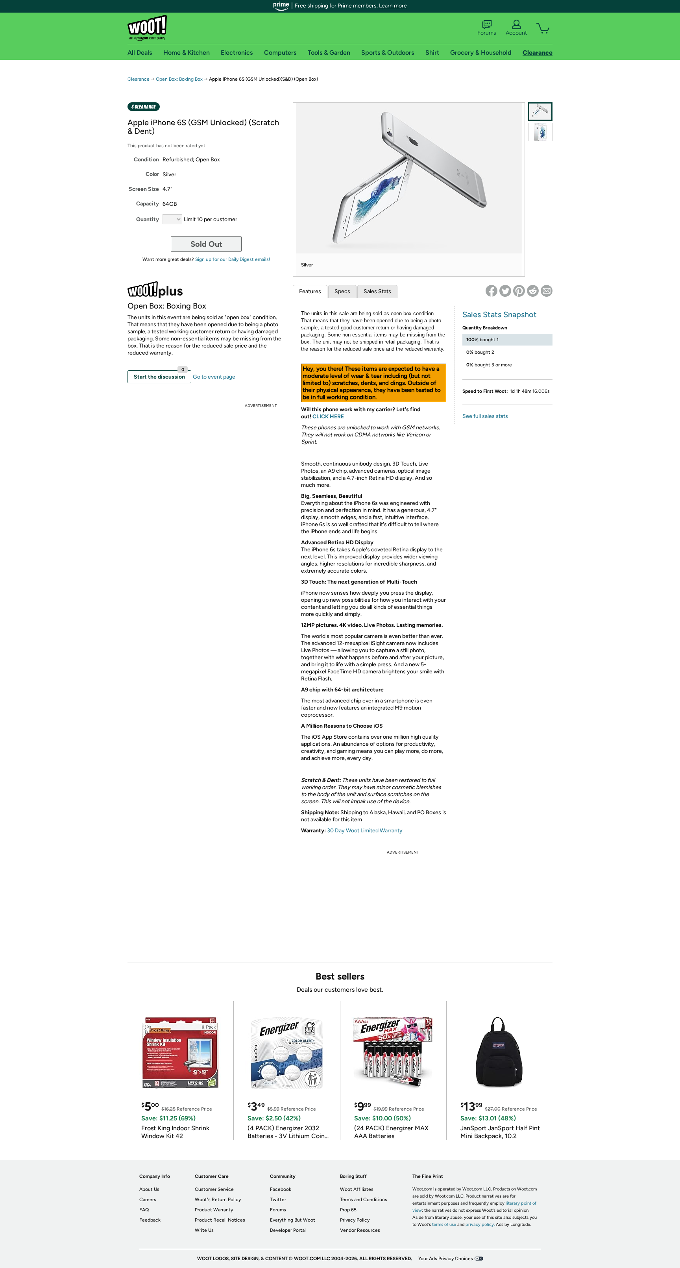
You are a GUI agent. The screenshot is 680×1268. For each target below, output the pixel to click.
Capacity (147, 203)
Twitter (278, 1199)
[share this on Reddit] (533, 291)
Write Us (204, 1230)
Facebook (280, 1189)
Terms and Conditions (363, 1199)
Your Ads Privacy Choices (445, 1258)
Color (152, 174)
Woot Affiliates (356, 1189)
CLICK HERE (328, 416)
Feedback (150, 1220)
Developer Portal (288, 1230)
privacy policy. (480, 1224)
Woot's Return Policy (218, 1199)
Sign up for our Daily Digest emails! (232, 259)
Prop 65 (348, 1210)
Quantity (147, 219)
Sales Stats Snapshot (499, 314)
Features (310, 291)
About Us (149, 1189)
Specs (342, 291)
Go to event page (214, 376)
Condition (146, 159)
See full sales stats (485, 416)
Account (516, 33)
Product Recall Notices (220, 1220)
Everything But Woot (292, 1220)
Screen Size (144, 189)
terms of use (444, 1224)
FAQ (144, 1210)
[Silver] (540, 111)
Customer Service (214, 1189)
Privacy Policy (355, 1220)
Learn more (393, 5)
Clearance (139, 79)
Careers (147, 1199)
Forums (486, 33)
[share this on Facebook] (491, 291)
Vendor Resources (360, 1230)
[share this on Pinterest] (519, 291)
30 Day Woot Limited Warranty (365, 830)
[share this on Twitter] (505, 291)
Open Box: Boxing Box (179, 79)
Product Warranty (214, 1210)
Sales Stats (377, 291)
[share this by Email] (546, 291)
